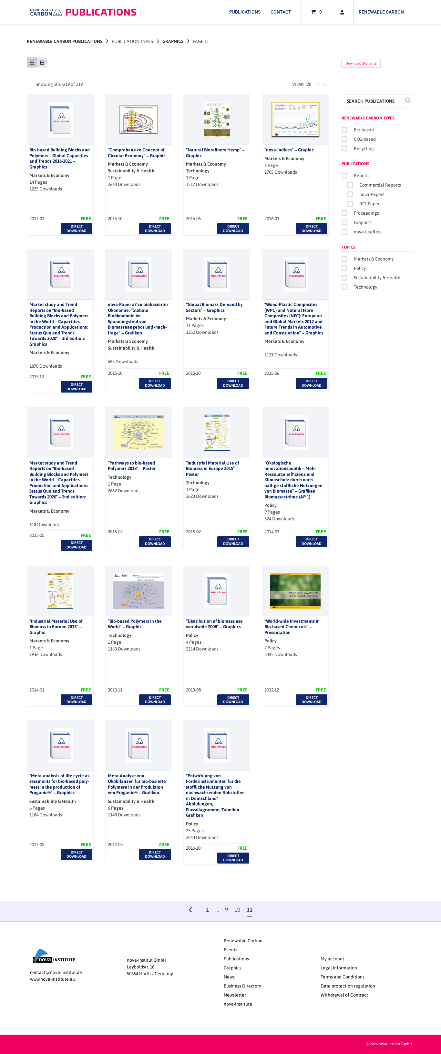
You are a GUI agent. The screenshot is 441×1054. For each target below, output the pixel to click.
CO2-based (365, 139)
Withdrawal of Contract (344, 995)
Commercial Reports (380, 185)
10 (237, 909)
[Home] (83, 12)
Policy (360, 268)
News (229, 976)
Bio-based (364, 129)
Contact (281, 12)
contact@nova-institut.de (56, 972)
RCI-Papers (370, 203)
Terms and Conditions (342, 976)
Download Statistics (361, 63)
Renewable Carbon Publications (64, 41)
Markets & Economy (374, 258)
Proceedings (366, 213)
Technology (365, 287)
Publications (245, 12)
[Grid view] (32, 62)
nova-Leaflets (368, 231)
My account (332, 958)
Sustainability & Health (377, 277)
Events (230, 949)
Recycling (364, 148)
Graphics (172, 41)
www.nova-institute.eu (52, 979)
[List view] (42, 62)
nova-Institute (238, 1004)
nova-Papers (372, 194)
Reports (362, 175)
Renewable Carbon (381, 12)
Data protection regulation (348, 985)
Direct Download (77, 228)
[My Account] (342, 12)
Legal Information (339, 967)
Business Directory (242, 985)
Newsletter (235, 995)
